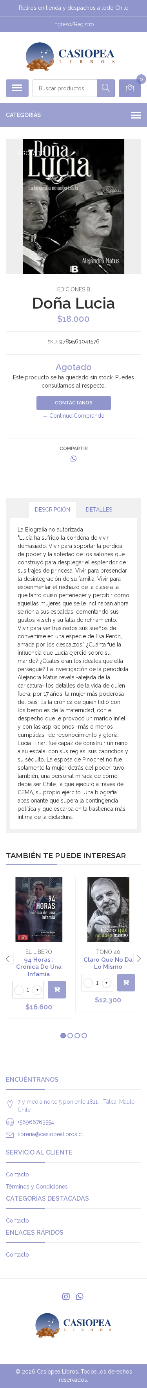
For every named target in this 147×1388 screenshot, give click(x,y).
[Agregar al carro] (57, 989)
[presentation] (8, 958)
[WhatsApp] (79, 1297)
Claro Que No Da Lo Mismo (107, 963)
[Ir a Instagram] (65, 1297)
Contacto (17, 1174)
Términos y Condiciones (37, 1186)
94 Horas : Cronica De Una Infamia (39, 966)
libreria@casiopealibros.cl (50, 1134)
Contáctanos (74, 403)
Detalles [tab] (99, 509)
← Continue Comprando (73, 416)
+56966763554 (36, 1122)
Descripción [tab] (52, 509)
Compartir (74, 448)
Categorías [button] (23, 115)
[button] (63, 1035)
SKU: (52, 342)
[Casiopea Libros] (70, 55)
